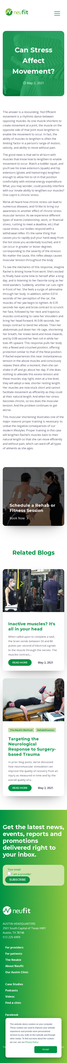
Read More (19, 662)
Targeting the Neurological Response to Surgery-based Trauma (32, 746)
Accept (45, 1049)
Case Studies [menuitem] (14, 984)
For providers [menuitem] (14, 947)
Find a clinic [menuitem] (13, 1003)
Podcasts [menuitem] (11, 990)
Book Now (17, 518)
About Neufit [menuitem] (14, 966)
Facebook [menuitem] (11, 1015)
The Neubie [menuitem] (13, 960)
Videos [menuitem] (9, 996)
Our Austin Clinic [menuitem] (16, 972)
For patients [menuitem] (13, 953)
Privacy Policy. (32, 1042)
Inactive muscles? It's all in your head (31, 626)
